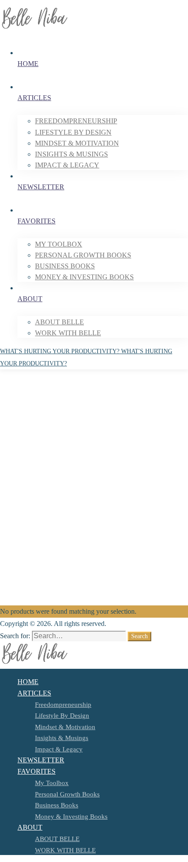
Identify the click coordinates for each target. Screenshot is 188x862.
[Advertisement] (94, 507)
